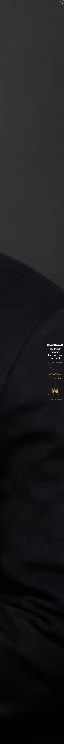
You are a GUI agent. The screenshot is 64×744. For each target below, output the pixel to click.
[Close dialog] (62, 1)
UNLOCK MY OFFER (55, 390)
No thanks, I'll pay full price (55, 399)
